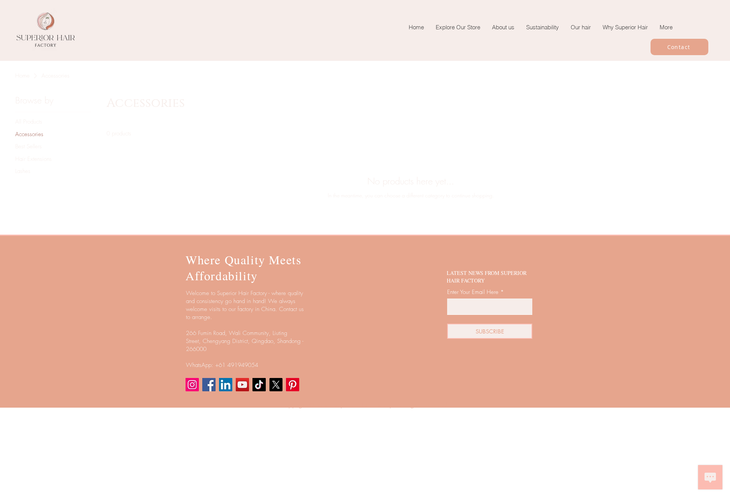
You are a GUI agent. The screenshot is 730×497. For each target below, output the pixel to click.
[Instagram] (192, 384)
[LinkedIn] (225, 384)
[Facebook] (209, 384)
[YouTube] (242, 384)
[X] (275, 384)
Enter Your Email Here (472, 292)
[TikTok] (259, 384)
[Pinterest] (292, 384)
